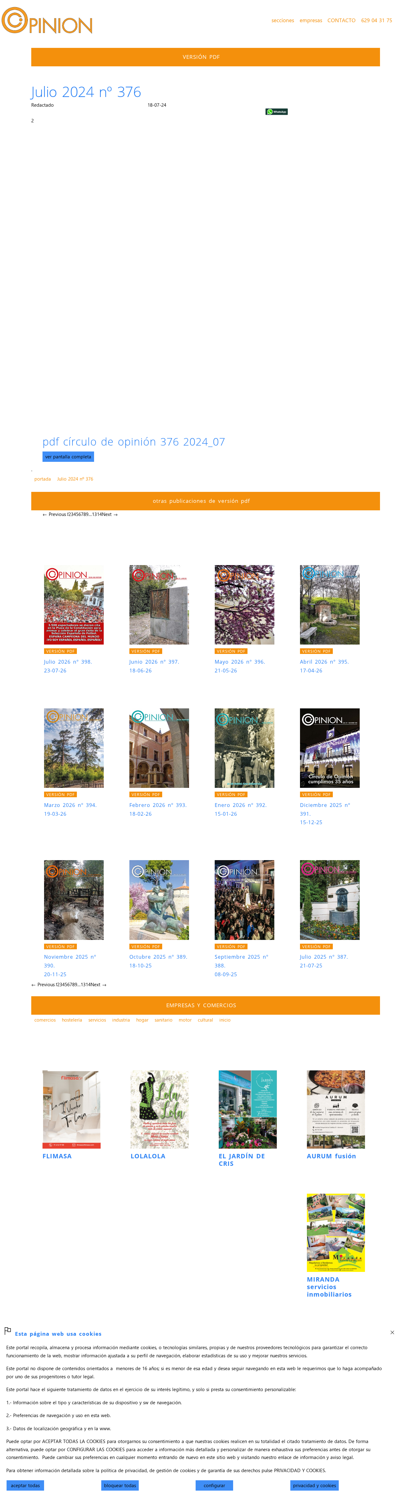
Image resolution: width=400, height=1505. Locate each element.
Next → (110, 514)
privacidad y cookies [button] (314, 1485)
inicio (225, 1020)
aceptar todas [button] (25, 1485)
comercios (45, 1020)
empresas (311, 20)
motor (185, 1020)
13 (94, 514)
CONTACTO (342, 20)
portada (42, 479)
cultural (205, 1020)
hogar (142, 1020)
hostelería (72, 1020)
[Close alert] (392, 1330)
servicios (97, 1020)
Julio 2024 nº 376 (75, 479)
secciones (283, 20)
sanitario (163, 1020)
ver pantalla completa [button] (68, 456)
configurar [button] (214, 1485)
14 (99, 514)
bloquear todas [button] (120, 1485)
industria (121, 1020)
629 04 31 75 (376, 20)
